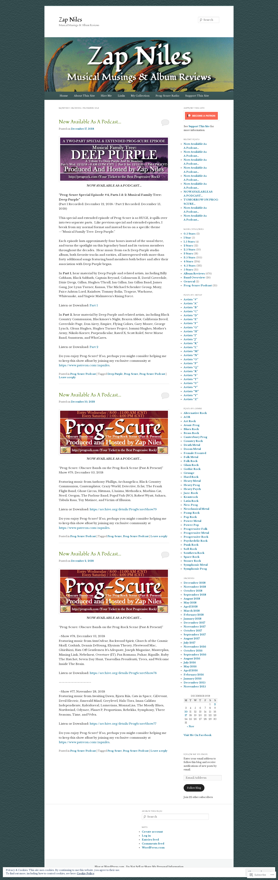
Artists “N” (191, 355)
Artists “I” (190, 335)
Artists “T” (191, 379)
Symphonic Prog (195, 568)
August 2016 (192, 658)
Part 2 (94, 347)
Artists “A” (191, 303)
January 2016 (193, 678)
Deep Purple (115, 374)
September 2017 (195, 634)
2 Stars (188, 245)
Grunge (189, 473)
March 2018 (192, 610)
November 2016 (195, 646)
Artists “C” (191, 311)
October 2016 (193, 650)
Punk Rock (191, 544)
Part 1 (94, 305)
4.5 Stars (190, 265)
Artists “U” (191, 383)
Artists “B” (191, 307)
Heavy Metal (192, 481)
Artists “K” (191, 343)
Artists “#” (191, 299)
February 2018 (194, 614)
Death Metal (192, 445)
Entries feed (150, 839)
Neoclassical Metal (196, 508)
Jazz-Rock (191, 493)
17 (186, 715)
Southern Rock (194, 553)
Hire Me (106, 95)
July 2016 (190, 662)
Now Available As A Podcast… (90, 122)
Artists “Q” (191, 367)
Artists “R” (191, 371)
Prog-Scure (131, 374)
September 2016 (195, 654)
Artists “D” (191, 315)
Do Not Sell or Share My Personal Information (154, 866)
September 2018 (195, 594)
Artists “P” (191, 363)
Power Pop (191, 525)
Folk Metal (191, 457)
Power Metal (192, 521)
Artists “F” (191, 323)
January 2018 (192, 618)
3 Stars (188, 253)
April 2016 (191, 670)
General (189, 281)
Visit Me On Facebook (197, 735)
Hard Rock (191, 477)
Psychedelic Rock (196, 540)
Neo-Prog (191, 505)
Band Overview (194, 277)
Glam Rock (191, 465)
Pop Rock (190, 517)
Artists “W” (191, 391)
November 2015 (195, 686)
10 (186, 711)
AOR (187, 417)
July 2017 (189, 642)
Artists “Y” (191, 395)
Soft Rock (190, 549)
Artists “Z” (191, 399)
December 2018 (195, 582)
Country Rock (193, 441)
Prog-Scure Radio (167, 95)
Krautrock (191, 497)
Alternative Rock (195, 413)
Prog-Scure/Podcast (83, 374)
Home (64, 95)
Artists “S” (191, 375)
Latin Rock (191, 501)
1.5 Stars (189, 241)
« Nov (190, 726)
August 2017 (192, 638)
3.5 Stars (189, 257)
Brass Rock (191, 433)
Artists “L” (191, 347)
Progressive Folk (195, 529)
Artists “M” (191, 351)
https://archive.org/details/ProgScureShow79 (123, 509)
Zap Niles (70, 20)
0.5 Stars (190, 233)
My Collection (140, 95)
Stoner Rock (192, 560)
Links (121, 95)
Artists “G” (191, 327)
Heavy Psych (192, 489)
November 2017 (195, 626)
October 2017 (193, 630)
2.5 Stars (189, 249)
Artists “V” (191, 387)
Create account (152, 831)
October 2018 (193, 590)
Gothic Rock (192, 469)
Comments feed (153, 843)
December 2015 (195, 682)
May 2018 (190, 602)
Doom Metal (192, 449)
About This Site (84, 95)
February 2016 (194, 674)
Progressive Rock (196, 536)
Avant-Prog (192, 425)
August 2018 (192, 598)
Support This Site (197, 95)
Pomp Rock (192, 512)
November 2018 (195, 586)
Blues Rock (191, 429)
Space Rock (192, 557)
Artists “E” (191, 319)
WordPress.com (153, 847)
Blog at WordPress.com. (110, 866)
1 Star (187, 237)
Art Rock (190, 421)
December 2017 (194, 622)
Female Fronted (195, 453)
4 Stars (188, 261)
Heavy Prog (192, 485)
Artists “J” (190, 339)
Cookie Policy (85, 873)
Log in (146, 835)
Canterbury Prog (195, 437)
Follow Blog (194, 787)
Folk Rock (191, 461)
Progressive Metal (196, 533)
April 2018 (191, 606)
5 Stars (188, 269)
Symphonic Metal (196, 564)
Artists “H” (191, 331)
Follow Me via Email (196, 754)
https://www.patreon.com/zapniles (84, 365)
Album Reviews (194, 273)
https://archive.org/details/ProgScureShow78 (123, 673)
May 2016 (190, 666)
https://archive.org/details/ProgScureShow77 (123, 723)
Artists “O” (191, 359)
